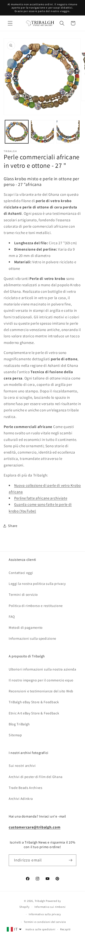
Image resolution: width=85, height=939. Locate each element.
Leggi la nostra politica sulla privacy (37, 583)
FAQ (12, 616)
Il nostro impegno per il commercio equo (41, 680)
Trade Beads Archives (25, 787)
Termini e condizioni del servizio (45, 922)
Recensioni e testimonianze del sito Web (41, 691)
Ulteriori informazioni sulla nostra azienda (42, 669)
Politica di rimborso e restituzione (36, 605)
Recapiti (65, 929)
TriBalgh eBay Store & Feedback (34, 702)
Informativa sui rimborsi (50, 907)
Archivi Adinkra (21, 798)
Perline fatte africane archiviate (40, 498)
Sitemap (15, 735)
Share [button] (12, 525)
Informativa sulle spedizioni (37, 929)
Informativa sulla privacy (45, 914)
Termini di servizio (23, 594)
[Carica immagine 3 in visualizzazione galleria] (68, 132)
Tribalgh (40, 901)
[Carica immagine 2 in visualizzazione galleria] (42, 132)
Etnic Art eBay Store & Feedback (34, 713)
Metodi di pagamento (26, 627)
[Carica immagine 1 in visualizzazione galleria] (16, 132)
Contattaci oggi (21, 572)
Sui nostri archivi (22, 765)
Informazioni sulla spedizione (32, 638)
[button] (10, 23)
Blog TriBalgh (19, 724)
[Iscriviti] (70, 860)
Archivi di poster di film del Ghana (36, 776)
